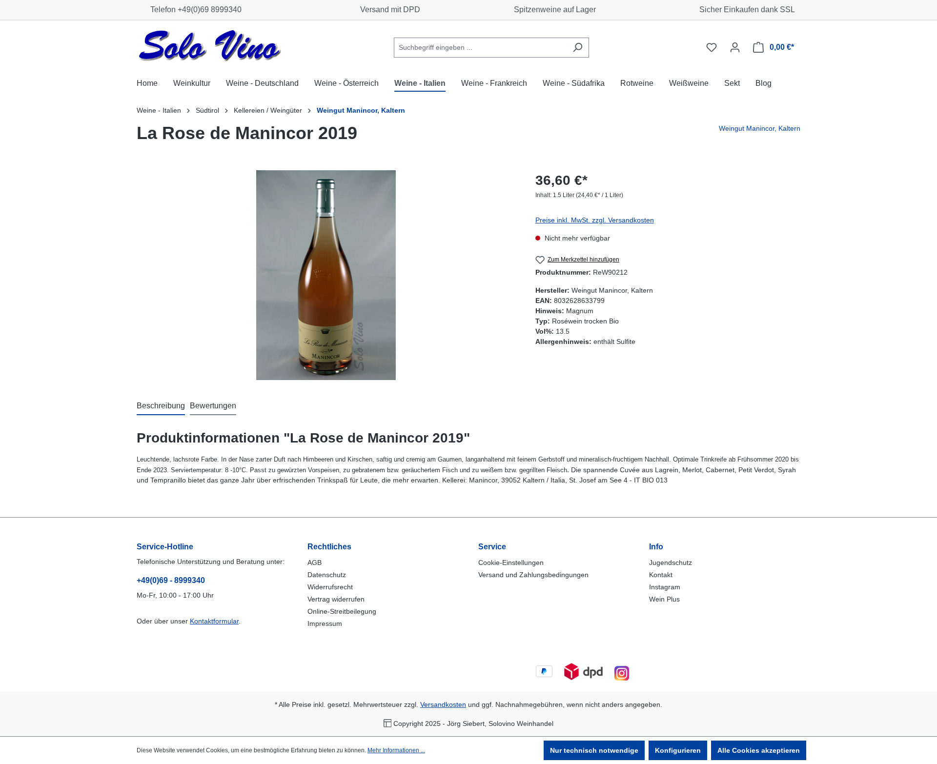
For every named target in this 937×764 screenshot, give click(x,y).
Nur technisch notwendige (594, 750)
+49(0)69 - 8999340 (171, 580)
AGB (314, 562)
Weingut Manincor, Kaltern (759, 128)
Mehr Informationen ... (396, 750)
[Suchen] (577, 48)
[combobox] (480, 48)
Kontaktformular (214, 621)
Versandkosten (443, 704)
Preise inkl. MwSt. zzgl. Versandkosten (594, 220)
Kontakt (660, 575)
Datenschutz (326, 575)
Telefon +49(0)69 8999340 (194, 9)
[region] (326, 275)
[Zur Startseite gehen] (210, 45)
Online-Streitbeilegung (341, 611)
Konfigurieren (678, 750)
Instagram (664, 587)
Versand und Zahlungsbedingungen (533, 575)
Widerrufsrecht (330, 587)
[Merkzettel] (711, 47)
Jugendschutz (670, 562)
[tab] (161, 406)
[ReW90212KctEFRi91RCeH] (326, 275)
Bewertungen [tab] (213, 406)
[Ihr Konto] (735, 47)
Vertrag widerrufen (336, 599)
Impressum (324, 623)
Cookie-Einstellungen (511, 562)
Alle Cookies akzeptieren (758, 750)
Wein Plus (664, 599)
